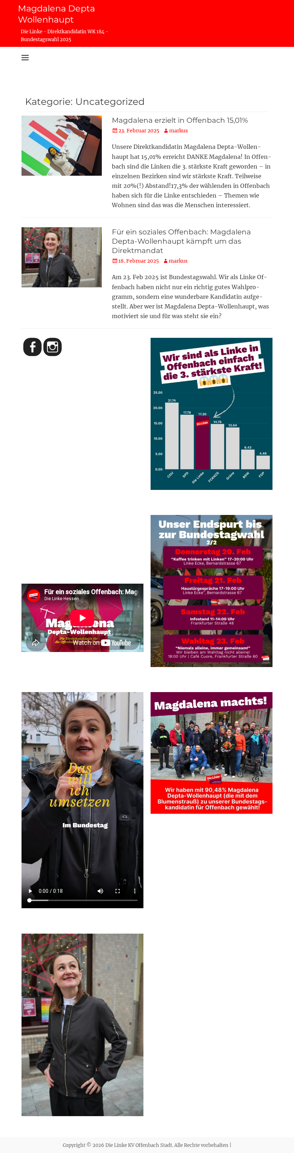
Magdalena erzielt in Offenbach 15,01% (180, 120)
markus (178, 130)
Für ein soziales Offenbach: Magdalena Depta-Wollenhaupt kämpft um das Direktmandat (181, 241)
